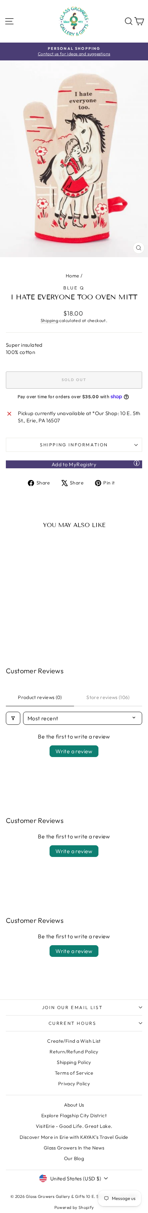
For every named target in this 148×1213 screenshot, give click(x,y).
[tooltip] (136, 463)
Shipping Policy (74, 1062)
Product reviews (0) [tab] (40, 697)
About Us (74, 1105)
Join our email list (72, 1007)
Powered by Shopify (74, 1207)
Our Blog (74, 1158)
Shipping (49, 320)
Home (73, 276)
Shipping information (74, 444)
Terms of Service (74, 1073)
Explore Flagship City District (74, 1115)
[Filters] (13, 718)
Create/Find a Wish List (74, 1041)
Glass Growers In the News (74, 1148)
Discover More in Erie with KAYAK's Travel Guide (74, 1137)
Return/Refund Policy (74, 1052)
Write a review (74, 751)
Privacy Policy (74, 1083)
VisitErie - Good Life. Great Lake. (74, 1126)
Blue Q (74, 287)
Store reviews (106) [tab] (108, 697)
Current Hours (72, 1023)
